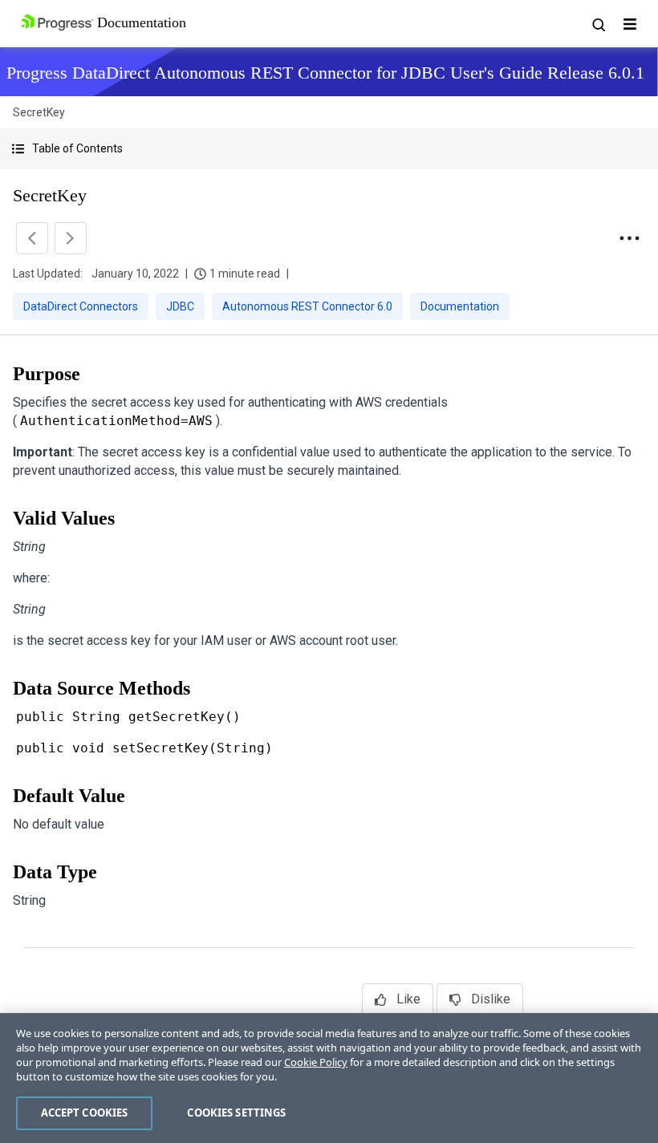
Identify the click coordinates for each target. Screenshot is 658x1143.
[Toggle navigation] (630, 24)
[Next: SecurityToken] (70, 238)
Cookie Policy (315, 1062)
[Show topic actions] (629, 238)
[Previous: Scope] (32, 238)
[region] (329, 1078)
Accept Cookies (84, 1112)
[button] (329, 148)
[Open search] (598, 24)
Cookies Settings (236, 1112)
